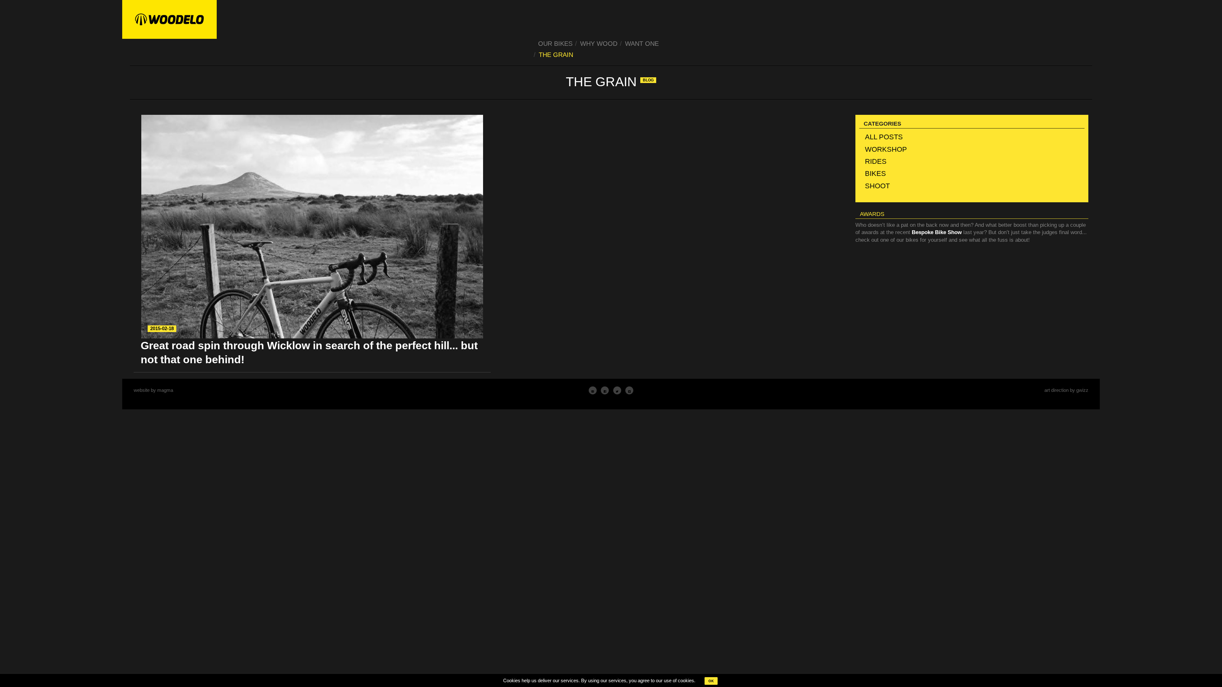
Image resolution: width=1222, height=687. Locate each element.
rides (876, 161)
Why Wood (598, 43)
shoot (877, 186)
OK (711, 680)
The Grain (556, 54)
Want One (642, 43)
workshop (886, 149)
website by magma (153, 390)
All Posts (884, 137)
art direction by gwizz (1066, 390)
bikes (875, 173)
